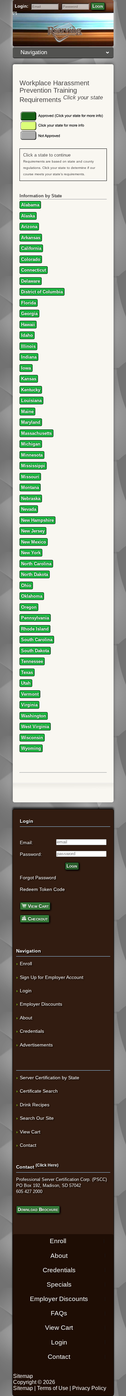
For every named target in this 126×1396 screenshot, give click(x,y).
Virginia (29, 704)
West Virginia (35, 726)
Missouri (30, 476)
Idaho (27, 335)
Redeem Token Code (42, 889)
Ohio (26, 585)
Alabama (30, 204)
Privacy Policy (89, 1388)
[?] (15, 13)
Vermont (30, 694)
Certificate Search (39, 1091)
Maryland (30, 422)
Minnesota (32, 455)
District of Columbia (42, 291)
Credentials (32, 1031)
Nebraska (30, 498)
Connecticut (33, 270)
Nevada (28, 509)
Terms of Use (52, 1388)
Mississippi (33, 465)
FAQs (59, 1313)
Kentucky (30, 389)
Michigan (30, 443)
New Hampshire (37, 520)
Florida (28, 302)
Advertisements (36, 1045)
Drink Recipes (34, 1104)
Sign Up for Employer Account (51, 977)
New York (31, 552)
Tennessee (32, 661)
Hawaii (28, 324)
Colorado (30, 259)
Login (97, 6)
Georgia (29, 313)
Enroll (26, 963)
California (31, 248)
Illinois (28, 346)
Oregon (29, 607)
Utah (26, 683)
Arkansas (30, 237)
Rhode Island (35, 628)
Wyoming (31, 748)
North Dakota (34, 574)
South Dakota (35, 650)
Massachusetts (36, 433)
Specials (59, 1284)
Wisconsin (32, 737)
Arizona (29, 226)
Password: (31, 854)
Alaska (28, 215)
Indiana (29, 357)
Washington (33, 715)
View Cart (38, 906)
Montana (30, 487)
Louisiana (31, 400)
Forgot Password (38, 877)
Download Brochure (38, 1209)
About (26, 1017)
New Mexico (33, 541)
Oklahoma (31, 596)
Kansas (28, 378)
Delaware (30, 281)
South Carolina (36, 639)
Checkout (37, 918)
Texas (27, 672)
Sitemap (23, 1376)
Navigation (33, 52)
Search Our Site (37, 1118)
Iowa (26, 368)
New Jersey (33, 530)
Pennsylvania (35, 617)
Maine (27, 411)
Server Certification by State (49, 1077)
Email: (26, 842)
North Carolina (36, 563)
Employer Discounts (41, 1004)
